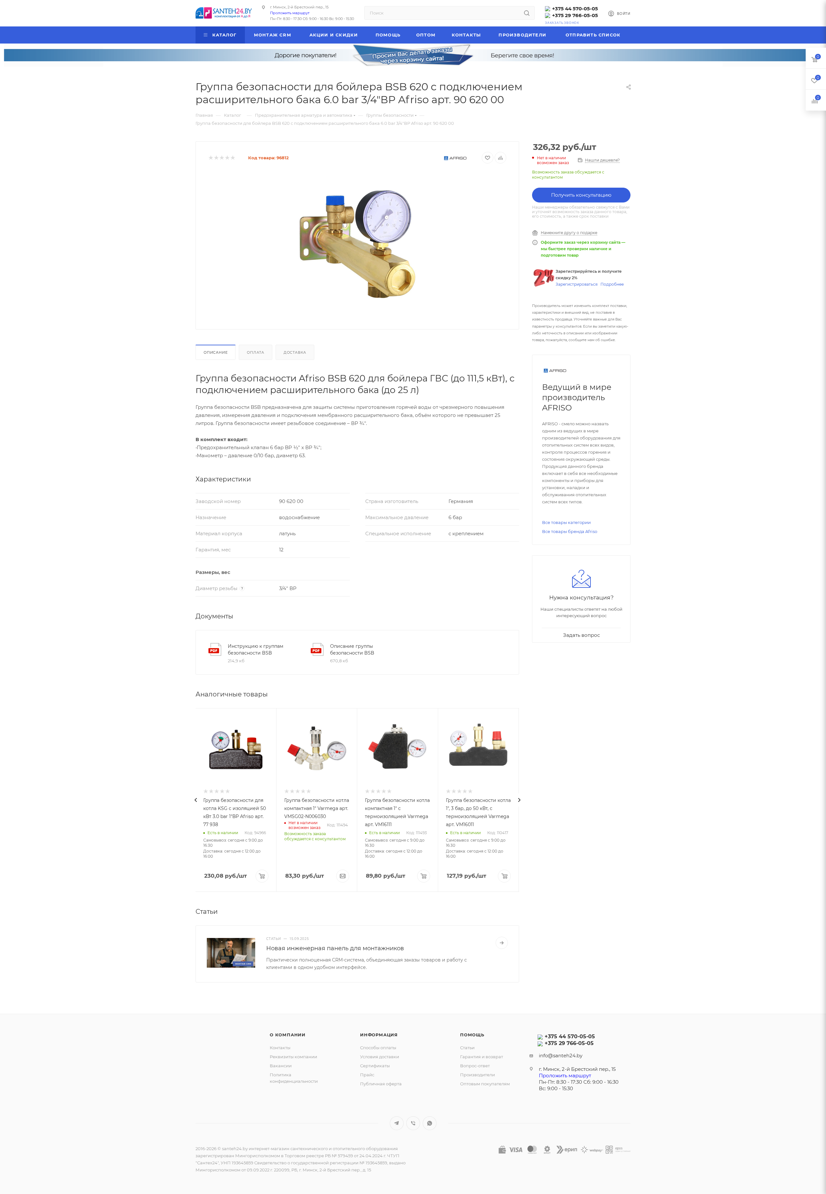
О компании (288, 1034)
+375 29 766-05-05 (575, 15)
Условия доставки (379, 1056)
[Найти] (527, 13)
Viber (413, 1123)
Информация (379, 1034)
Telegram (397, 1123)
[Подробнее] (502, 943)
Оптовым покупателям (485, 1083)
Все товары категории (566, 522)
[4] (227, 158)
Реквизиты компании (293, 1056)
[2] (216, 158)
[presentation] (195, 800)
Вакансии (281, 1065)
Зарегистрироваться (577, 284)
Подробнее (612, 284)
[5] (232, 158)
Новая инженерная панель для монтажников (335, 948)
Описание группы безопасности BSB (352, 649)
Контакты (280, 1047)
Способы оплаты (378, 1047)
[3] (221, 158)
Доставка (295, 352)
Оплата (255, 352)
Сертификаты (375, 1065)
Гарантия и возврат (481, 1056)
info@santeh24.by (560, 1055)
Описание (215, 352)
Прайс (367, 1074)
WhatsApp (430, 1123)
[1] (210, 158)
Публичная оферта (381, 1083)
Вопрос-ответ (475, 1065)
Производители (477, 1074)
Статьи (467, 1047)
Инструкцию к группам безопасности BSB (255, 649)
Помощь (472, 1034)
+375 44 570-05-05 (575, 8)
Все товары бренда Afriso (569, 531)
